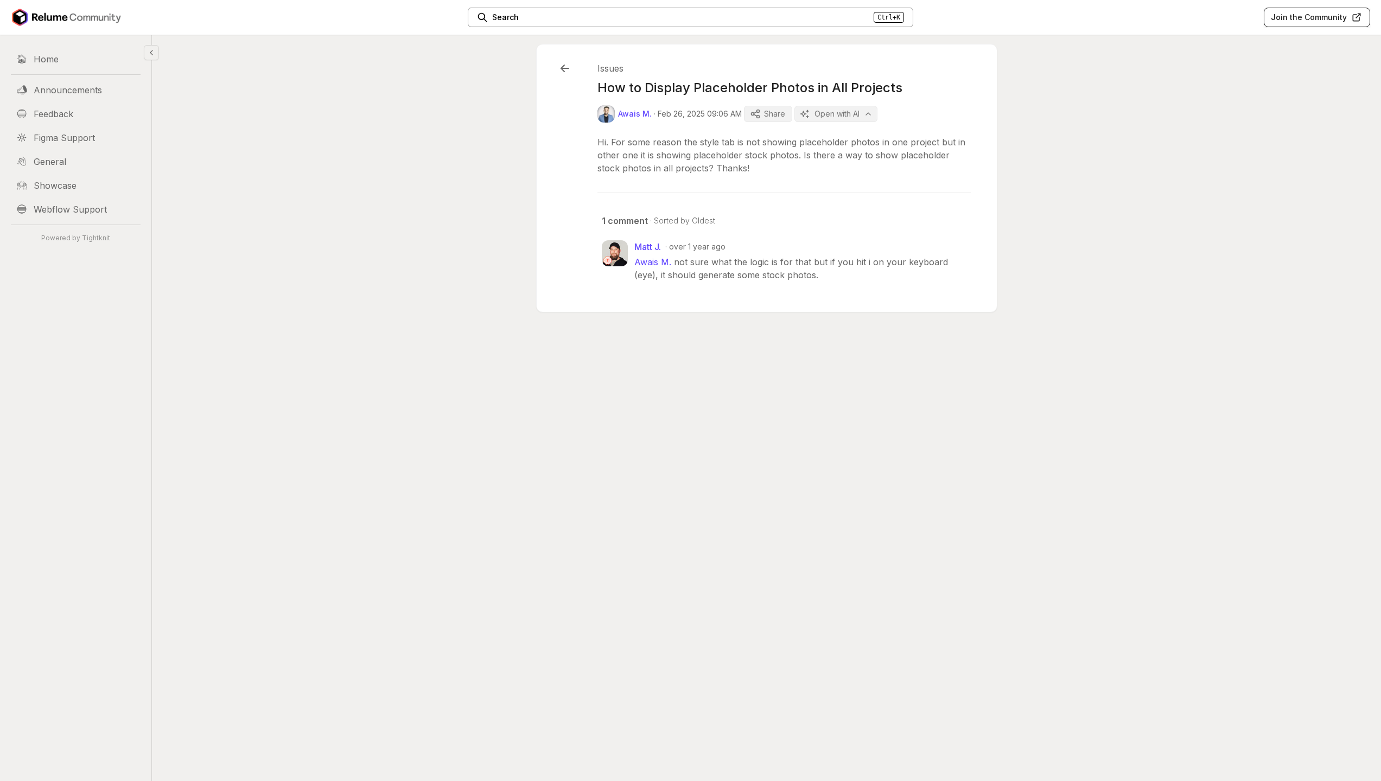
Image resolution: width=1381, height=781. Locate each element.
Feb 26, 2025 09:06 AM (700, 113)
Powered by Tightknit (75, 238)
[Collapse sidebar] (151, 52)
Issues (610, 68)
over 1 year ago (697, 246)
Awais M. (652, 262)
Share (774, 113)
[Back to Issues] (565, 68)
